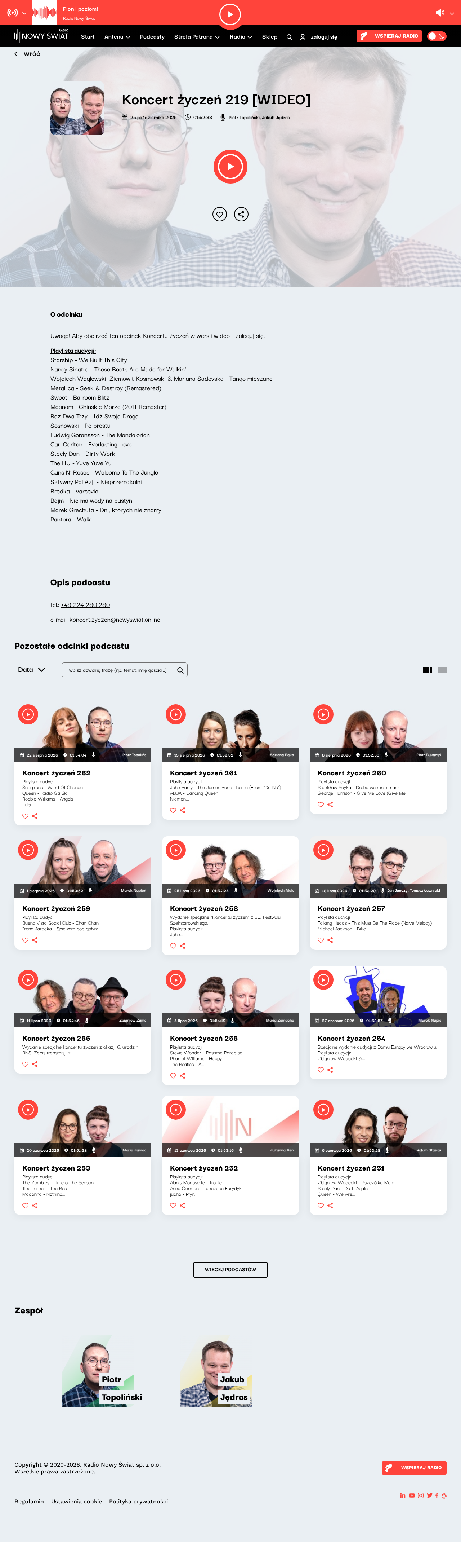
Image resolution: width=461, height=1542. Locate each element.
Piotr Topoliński (244, 116)
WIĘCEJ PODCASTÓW (230, 1269)
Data (25, 668)
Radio (237, 36)
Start (88, 36)
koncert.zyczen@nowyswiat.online (115, 619)
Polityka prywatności (138, 1501)
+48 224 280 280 (85, 604)
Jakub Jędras (276, 116)
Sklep (269, 36)
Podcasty (152, 36)
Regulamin (29, 1501)
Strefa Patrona (193, 36)
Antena (114, 36)
